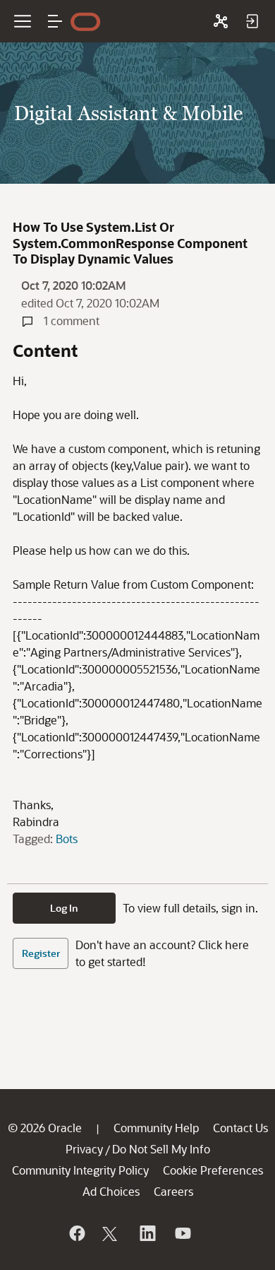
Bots (67, 838)
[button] (55, 21)
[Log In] (251, 21)
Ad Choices (111, 1191)
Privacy (84, 1148)
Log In (64, 908)
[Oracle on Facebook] (76, 1233)
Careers (173, 1191)
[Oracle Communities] (220, 21)
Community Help (156, 1127)
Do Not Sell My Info (161, 1148)
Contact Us (240, 1127)
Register (41, 953)
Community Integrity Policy (80, 1170)
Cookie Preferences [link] (213, 1170)
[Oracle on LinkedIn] (147, 1233)
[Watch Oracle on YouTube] (182, 1233)
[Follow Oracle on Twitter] (111, 1233)
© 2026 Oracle (45, 1127)
